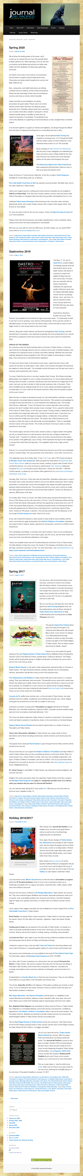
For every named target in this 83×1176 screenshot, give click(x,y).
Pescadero (27, 237)
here (44, 788)
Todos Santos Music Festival (46, 1091)
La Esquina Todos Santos (55, 1079)
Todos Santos (59, 241)
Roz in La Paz (13, 1138)
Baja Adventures (42, 28)
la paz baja (67, 1079)
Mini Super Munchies (26, 1081)
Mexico (45, 241)
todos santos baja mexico (60, 237)
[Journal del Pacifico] (10, 1150)
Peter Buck (43, 1081)
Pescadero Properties (64, 800)
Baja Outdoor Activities (30, 235)
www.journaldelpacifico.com (29, 230)
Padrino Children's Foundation (58, 557)
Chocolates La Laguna (16, 798)
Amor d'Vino (18, 555)
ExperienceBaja (14, 1135)
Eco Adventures (19, 1089)
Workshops (34, 32)
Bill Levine (20, 468)
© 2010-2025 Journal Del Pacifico (41, 1168)
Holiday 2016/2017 (21, 818)
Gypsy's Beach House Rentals (45, 798)
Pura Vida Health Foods (55, 1081)
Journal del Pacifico (28, 241)
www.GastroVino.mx (64, 548)
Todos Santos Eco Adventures (28, 239)
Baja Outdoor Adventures (46, 235)
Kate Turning (20, 237)
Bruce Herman (56, 861)
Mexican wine (45, 557)
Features (62, 28)
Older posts (13, 1098)
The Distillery (13, 802)
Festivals (12, 32)
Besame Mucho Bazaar (61, 796)
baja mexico (18, 235)
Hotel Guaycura (26, 557)
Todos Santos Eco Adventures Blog (21, 1140)
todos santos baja (45, 237)
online (40, 1067)
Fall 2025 (12, 1123)
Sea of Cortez (35, 1083)
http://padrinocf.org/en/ (62, 762)
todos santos (36, 237)
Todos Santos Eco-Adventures (60, 149)
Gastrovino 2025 (14, 1118)
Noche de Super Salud (56, 688)
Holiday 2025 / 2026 (15, 1121)
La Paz (49, 1089)
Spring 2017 (17, 571)
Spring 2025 (13, 1125)
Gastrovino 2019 (19, 251)
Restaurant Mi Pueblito (23, 1083)
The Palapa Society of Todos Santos (29, 802)
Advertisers (30, 28)
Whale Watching (52, 1087)
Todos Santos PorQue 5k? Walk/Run (26, 1087)
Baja (54, 239)
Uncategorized (43, 239)
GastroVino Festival (60, 235)
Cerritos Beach (44, 1077)
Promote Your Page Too (15, 1152)
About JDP (20, 28)
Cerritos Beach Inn (55, 1077)
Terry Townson (56, 466)
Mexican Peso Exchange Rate (42, 1160)
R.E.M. (65, 1081)
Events (53, 28)
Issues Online (23, 32)
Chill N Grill (65, 1077)
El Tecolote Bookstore (59, 555)
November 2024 (14, 1127)
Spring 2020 (17, 47)
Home (11, 28)
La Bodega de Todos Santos (32, 800)
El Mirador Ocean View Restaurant (22, 460)
